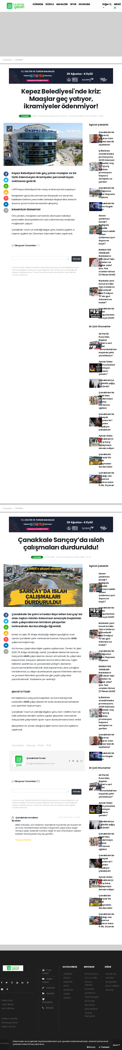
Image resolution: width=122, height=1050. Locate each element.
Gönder (77, 259)
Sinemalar (90, 1000)
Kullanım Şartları (9, 1018)
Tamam (105, 1047)
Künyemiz (47, 1002)
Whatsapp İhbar (9, 1022)
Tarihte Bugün (92, 996)
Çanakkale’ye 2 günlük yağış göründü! (107, 383)
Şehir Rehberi (91, 1008)
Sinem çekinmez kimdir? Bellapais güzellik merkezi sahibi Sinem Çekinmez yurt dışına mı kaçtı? (107, 229)
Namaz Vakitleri (88, 983)
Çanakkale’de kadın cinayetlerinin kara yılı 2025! (106, 313)
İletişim (49, 1007)
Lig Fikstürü (90, 992)
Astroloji (109, 989)
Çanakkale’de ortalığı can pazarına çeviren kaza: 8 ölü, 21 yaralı (106, 479)
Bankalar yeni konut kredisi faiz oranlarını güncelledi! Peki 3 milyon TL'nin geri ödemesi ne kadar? (107, 291)
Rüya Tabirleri (112, 985)
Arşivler (50, 993)
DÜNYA (50, 4)
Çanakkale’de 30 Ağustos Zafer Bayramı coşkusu (107, 192)
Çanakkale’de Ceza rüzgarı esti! (106, 206)
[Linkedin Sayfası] (24, 982)
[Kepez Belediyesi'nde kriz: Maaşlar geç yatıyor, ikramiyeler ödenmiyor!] (43, 144)
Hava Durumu (92, 973)
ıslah (74, 638)
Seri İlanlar (90, 1004)
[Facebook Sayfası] (3, 982)
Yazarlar (50, 987)
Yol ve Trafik (91, 977)
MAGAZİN (62, 4)
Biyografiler (111, 981)
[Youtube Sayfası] (18, 982)
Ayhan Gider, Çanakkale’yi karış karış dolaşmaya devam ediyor (106, 442)
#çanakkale (18, 745)
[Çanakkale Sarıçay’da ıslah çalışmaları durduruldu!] (43, 585)
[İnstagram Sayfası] (13, 982)
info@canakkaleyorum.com (40, 763)
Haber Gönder (8, 1026)
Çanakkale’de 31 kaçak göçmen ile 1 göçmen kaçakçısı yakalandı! (106, 422)
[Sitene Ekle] (9, 989)
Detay (92, 1047)
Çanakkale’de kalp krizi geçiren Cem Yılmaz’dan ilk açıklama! (106, 138)
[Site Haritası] (3, 989)
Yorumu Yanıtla (23, 839)
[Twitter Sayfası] (8, 982)
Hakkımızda (7, 1000)
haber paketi (6, 1046)
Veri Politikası (7, 1008)
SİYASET (67, 997)
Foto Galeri (46, 972)
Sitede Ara (111, 973)
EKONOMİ (84, 4)
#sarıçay (30, 745)
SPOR (73, 4)
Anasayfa (7, 59)
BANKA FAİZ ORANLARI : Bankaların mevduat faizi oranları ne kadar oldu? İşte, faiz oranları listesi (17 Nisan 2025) (107, 262)
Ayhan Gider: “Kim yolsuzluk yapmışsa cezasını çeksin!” (107, 368)
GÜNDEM (38, 4)
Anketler (110, 977)
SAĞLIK (67, 993)
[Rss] (29, 982)
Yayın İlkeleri (7, 1004)
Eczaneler (89, 988)
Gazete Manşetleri (90, 1014)
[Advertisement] (61, 34)
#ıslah (41, 745)
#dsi (48, 745)
